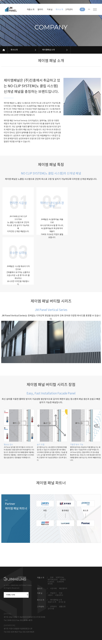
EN (89, 9)
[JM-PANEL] (14, 9)
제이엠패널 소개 (48, 50)
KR (82, 9)
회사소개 (14, 50)
